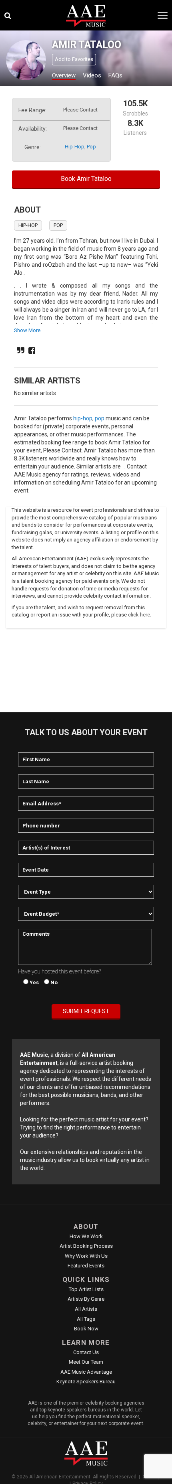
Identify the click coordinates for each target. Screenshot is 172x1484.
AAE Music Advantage (86, 1372)
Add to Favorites (74, 59)
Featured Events (86, 1266)
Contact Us (86, 1352)
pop (91, 147)
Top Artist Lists (86, 1289)
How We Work (86, 1236)
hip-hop (74, 147)
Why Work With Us (86, 1256)
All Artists (86, 1309)
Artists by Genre (86, 1299)
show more (27, 330)
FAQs (115, 75)
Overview (64, 75)
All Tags (86, 1319)
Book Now (86, 1329)
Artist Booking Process (86, 1246)
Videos (92, 75)
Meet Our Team (86, 1362)
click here (139, 615)
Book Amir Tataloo (86, 178)
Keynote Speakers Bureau (86, 1382)
